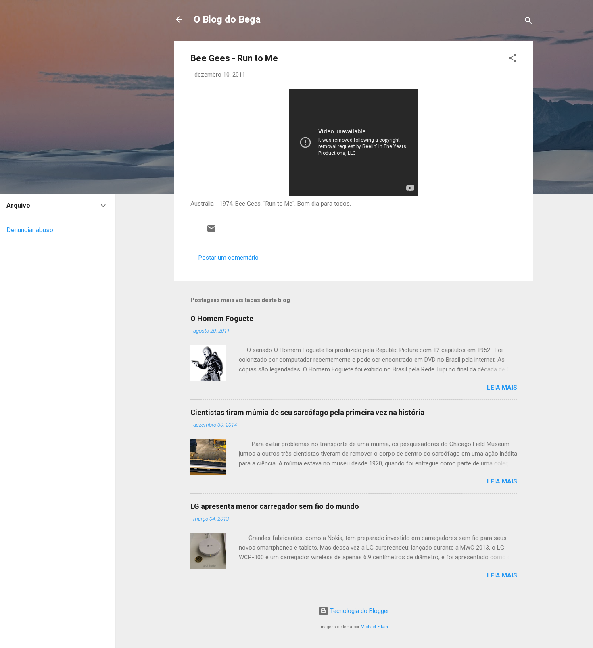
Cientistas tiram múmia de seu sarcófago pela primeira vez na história (307, 412)
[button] (512, 59)
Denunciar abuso (29, 230)
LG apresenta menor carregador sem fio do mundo (274, 506)
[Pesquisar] (528, 22)
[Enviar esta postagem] (211, 231)
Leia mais (502, 387)
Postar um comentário (228, 257)
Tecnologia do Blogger (358, 611)
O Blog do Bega (227, 19)
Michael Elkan (374, 626)
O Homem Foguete (221, 318)
